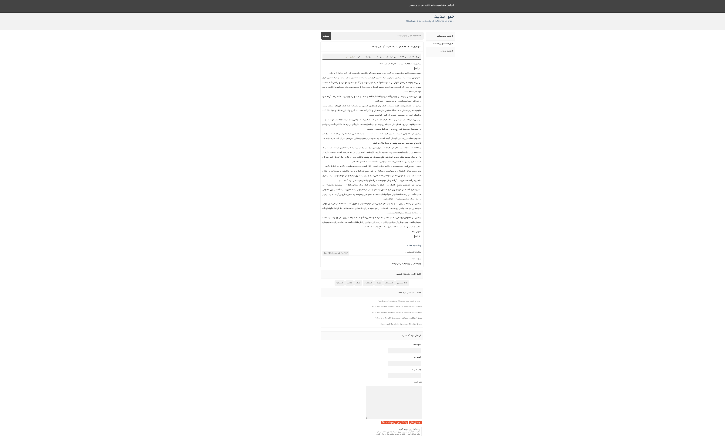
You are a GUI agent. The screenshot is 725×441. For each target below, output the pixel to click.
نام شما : (417, 344)
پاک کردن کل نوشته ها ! (394, 422)
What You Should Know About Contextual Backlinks (399, 318)
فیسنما (339, 283)
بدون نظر (350, 56)
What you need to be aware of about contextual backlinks (397, 307)
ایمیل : (417, 357)
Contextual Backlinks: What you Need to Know (401, 324)
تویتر (378, 283)
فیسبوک (389, 283)
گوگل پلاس (402, 283)
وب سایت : (416, 369)
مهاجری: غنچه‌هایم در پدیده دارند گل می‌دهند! (396, 46)
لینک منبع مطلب (414, 245)
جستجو (326, 36)
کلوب (349, 283)
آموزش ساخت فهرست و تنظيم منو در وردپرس (431, 5)
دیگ (358, 283)
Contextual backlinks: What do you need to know (400, 301)
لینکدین (368, 283)
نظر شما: (418, 382)
